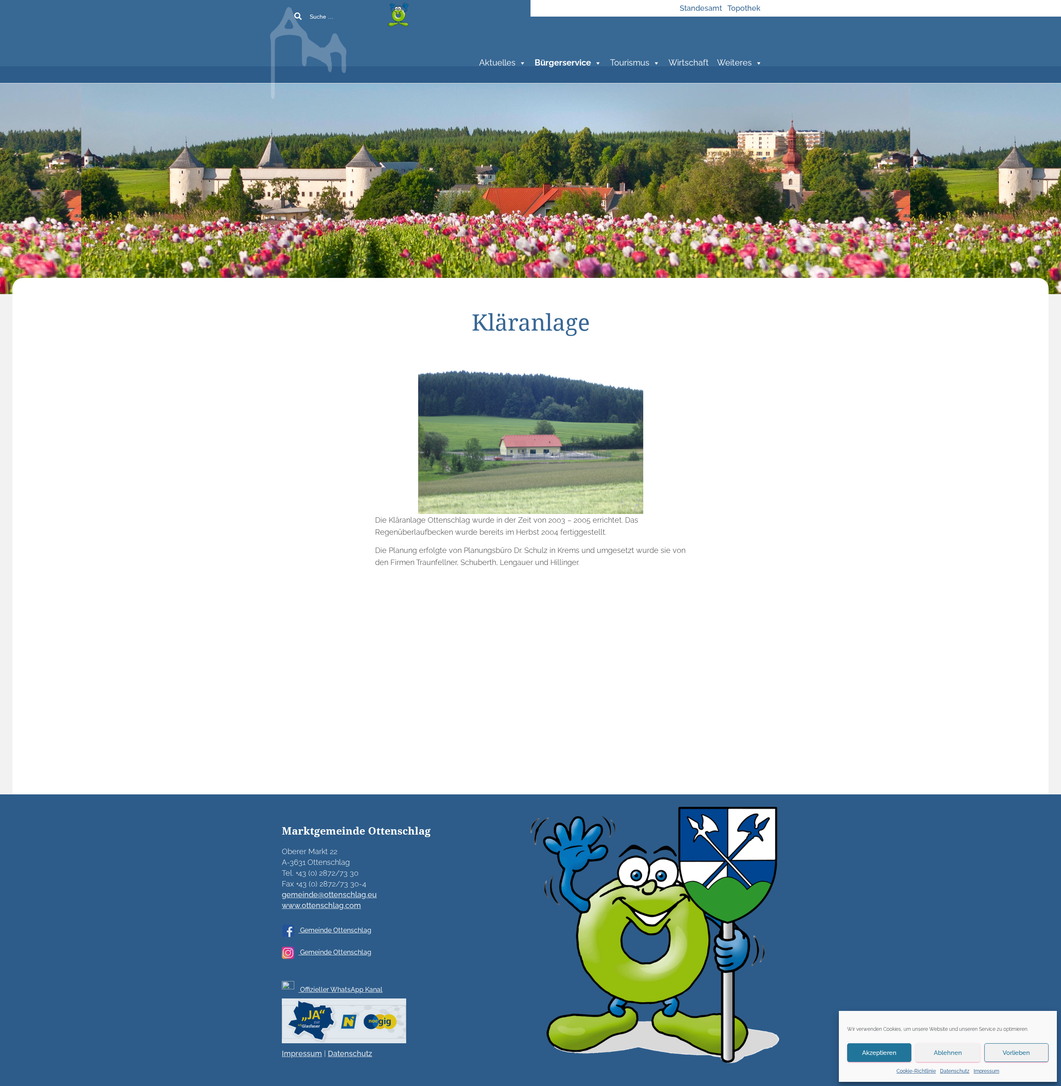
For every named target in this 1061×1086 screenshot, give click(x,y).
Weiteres (734, 63)
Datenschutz (954, 1071)
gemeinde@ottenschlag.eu (329, 894)
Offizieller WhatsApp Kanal (340, 989)
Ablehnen (948, 1053)
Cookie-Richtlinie (916, 1071)
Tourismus (629, 63)
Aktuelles (497, 63)
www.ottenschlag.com (321, 905)
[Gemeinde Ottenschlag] (370, 50)
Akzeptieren (879, 1053)
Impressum (986, 1071)
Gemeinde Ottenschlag (334, 930)
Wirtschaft (689, 63)
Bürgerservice (563, 63)
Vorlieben (1016, 1053)
